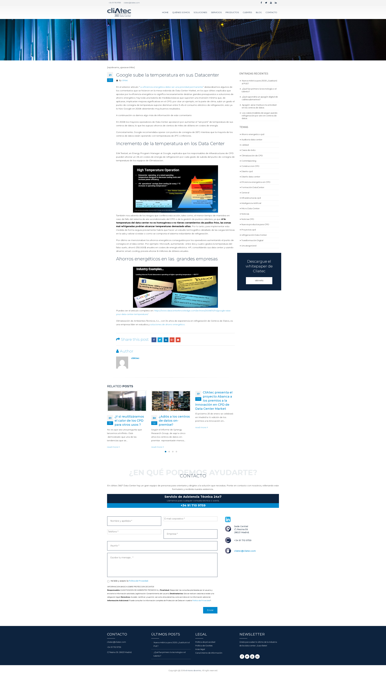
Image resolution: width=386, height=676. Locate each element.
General (245, 192)
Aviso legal (200, 649)
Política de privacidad (205, 642)
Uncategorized (248, 245)
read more (113, 447)
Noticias (245, 214)
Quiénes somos (181, 12)
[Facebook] (261, 2)
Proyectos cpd (248, 229)
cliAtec (125, 80)
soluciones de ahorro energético (167, 324)
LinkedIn (166, 339)
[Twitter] (266, 2)
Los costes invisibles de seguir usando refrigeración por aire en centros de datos (259, 115)
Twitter (160, 339)
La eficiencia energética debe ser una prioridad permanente (171, 87)
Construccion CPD (250, 166)
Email (178, 339)
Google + (172, 339)
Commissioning (248, 161)
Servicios (216, 12)
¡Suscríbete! (262, 646)
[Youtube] (271, 2)
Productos (232, 12)
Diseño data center (250, 176)
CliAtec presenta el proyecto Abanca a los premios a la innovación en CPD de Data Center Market (169, 400)
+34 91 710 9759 (115, 3)
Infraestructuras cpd (251, 198)
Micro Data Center (250, 208)
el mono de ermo (193, 670)
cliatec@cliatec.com (132, 3)
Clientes (247, 12)
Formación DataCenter (252, 187)
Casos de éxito (248, 150)
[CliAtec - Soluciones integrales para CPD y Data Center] (119, 12)
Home (165, 12)
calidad (245, 145)
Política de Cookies (203, 646)
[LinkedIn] (275, 2)
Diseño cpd (247, 171)
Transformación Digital (252, 240)
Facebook (154, 339)
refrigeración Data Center (254, 235)
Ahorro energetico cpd (252, 134)
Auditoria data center (251, 139)
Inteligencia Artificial (251, 203)
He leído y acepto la (130, 581)
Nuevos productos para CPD (255, 224)
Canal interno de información (208, 653)
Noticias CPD (247, 219)
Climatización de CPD (252, 155)
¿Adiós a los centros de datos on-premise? (130, 420)
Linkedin (257, 656)
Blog (259, 12)
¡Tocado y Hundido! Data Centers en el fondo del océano (218, 420)
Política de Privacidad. (139, 581)
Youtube (252, 656)
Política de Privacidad (201, 600)
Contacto (271, 12)
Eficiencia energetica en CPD (255, 182)
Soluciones (200, 12)
